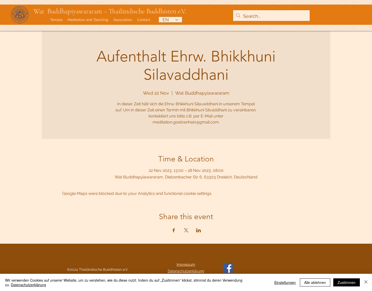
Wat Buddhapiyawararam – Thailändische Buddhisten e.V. (109, 11)
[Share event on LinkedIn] (198, 230)
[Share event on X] (186, 230)
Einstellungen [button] (285, 282)
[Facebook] (228, 268)
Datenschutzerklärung (28, 284)
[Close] (366, 282)
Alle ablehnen (315, 282)
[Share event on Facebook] (173, 230)
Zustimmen (347, 282)
